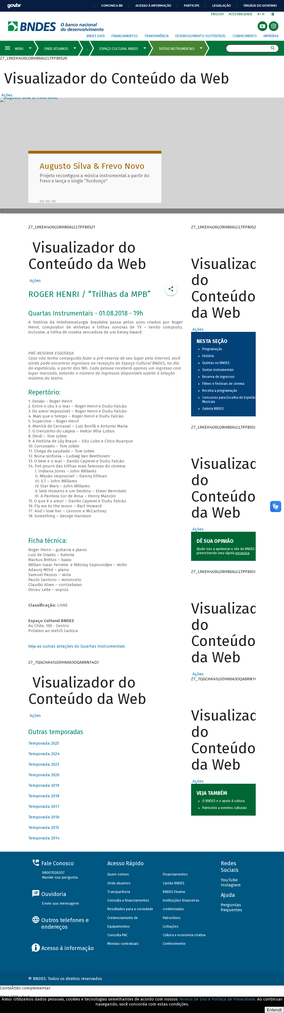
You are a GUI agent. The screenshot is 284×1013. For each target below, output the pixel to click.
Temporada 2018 (43, 795)
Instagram (231, 884)
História (208, 356)
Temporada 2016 (43, 817)
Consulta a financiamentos (128, 900)
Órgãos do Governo (260, 5)
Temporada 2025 (43, 743)
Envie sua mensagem (60, 903)
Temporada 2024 (44, 753)
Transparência (156, 36)
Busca (220, 49)
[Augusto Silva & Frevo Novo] (42, 201)
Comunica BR (112, 5)
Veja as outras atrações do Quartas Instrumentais (76, 646)
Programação (212, 349)
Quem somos (118, 874)
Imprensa (270, 36)
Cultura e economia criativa (184, 935)
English (217, 14)
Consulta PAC (117, 935)
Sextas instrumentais (218, 370)
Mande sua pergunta (60, 877)
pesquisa (242, 553)
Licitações (171, 926)
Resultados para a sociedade (130, 909)
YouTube (229, 879)
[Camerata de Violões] (47, 201)
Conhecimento (245, 36)
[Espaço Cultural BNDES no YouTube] (53, 201)
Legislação (221, 5)
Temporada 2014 (44, 838)
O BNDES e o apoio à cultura (223, 801)
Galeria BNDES (213, 409)
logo (56, 26)
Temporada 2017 (43, 806)
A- (264, 14)
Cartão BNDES (173, 883)
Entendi (274, 1009)
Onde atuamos (119, 883)
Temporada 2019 (43, 785)
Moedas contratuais (123, 943)
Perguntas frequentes (231, 907)
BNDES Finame (174, 892)
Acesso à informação (153, 5)
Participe (191, 5)
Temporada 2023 (43, 764)
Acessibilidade (240, 14)
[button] (6, 95)
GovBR (14, 5)
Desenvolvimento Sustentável (200, 36)
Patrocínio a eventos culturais (224, 808)
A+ (259, 14)
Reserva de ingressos (218, 377)
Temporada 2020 (43, 774)
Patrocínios (172, 918)
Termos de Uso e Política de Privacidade (217, 999)
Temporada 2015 (43, 827)
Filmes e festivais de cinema (223, 384)
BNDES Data (96, 36)
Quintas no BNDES (216, 363)
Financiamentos (124, 36)
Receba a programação (219, 391)
